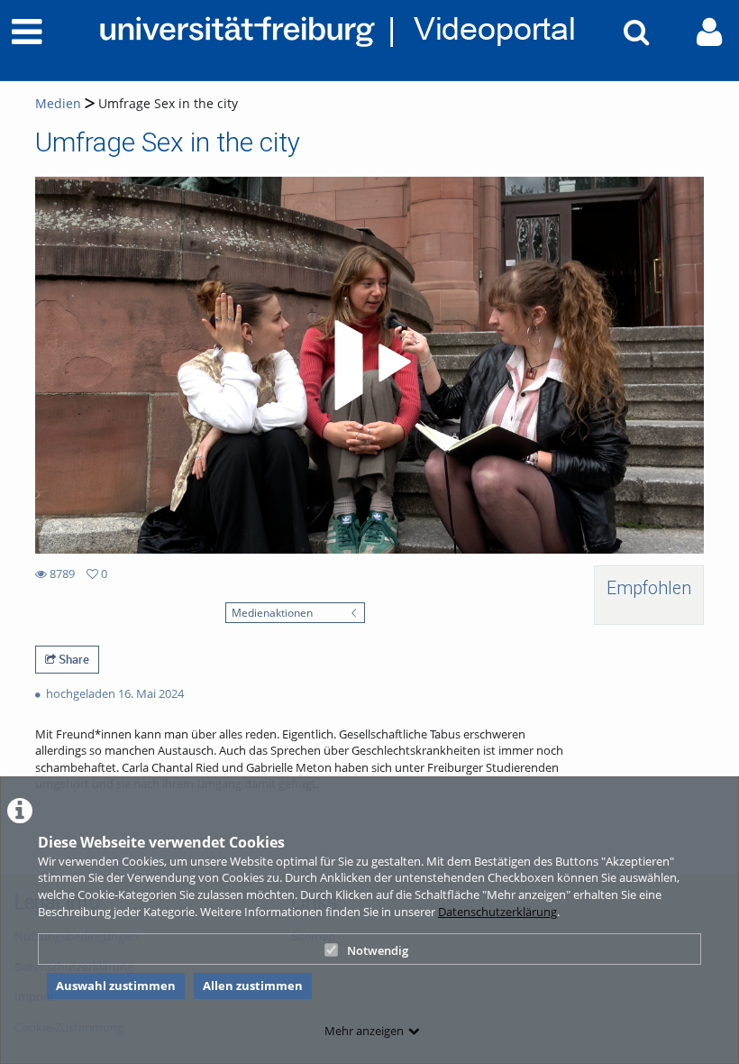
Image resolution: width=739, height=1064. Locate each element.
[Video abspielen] (369, 365)
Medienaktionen (272, 612)
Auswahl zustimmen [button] (116, 985)
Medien (58, 103)
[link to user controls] (709, 32)
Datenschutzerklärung (497, 911)
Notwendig (377, 950)
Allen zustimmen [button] (253, 985)
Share (72, 659)
